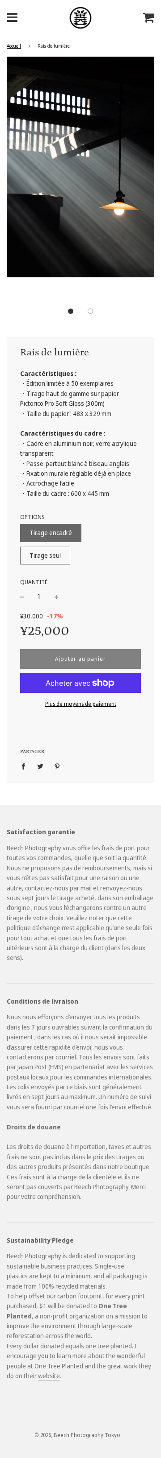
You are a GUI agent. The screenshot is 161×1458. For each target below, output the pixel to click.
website (49, 1376)
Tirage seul (45, 555)
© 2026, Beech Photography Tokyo (77, 1435)
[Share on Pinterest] (57, 766)
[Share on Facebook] (25, 766)
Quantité (33, 582)
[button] (70, 311)
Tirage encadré (51, 532)
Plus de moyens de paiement (80, 704)
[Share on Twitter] (40, 766)
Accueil (14, 46)
